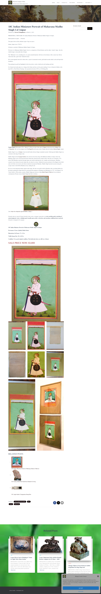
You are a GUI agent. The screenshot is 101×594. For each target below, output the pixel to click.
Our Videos (72, 2)
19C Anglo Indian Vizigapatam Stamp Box (21, 494)
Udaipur (21, 152)
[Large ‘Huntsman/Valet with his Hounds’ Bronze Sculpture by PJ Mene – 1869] (50, 544)
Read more (13, 570)
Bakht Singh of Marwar (47, 172)
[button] (98, 576)
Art (29, 501)
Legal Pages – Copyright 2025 (16, 590)
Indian (56, 147)
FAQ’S (58, 2)
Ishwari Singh (57, 149)
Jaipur (44, 147)
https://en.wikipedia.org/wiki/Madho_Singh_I (21, 211)
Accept (81, 588)
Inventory (79, 2)
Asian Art (17, 504)
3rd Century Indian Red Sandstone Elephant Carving (23, 481)
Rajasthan (12, 149)
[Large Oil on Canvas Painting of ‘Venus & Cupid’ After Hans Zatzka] (21, 544)
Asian (11, 504)
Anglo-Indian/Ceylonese (20, 501)
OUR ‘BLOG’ (88, 2)
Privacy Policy (80, 591)
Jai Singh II (30, 149)
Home (53, 2)
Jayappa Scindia (22, 156)
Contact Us (64, 2)
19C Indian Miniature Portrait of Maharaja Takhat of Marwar (25, 468)
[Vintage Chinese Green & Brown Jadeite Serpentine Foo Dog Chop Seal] (79, 548)
